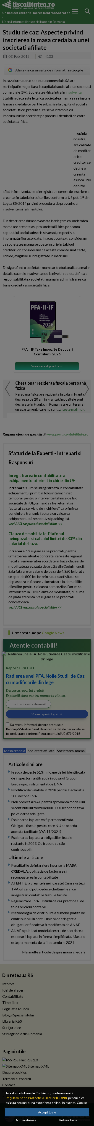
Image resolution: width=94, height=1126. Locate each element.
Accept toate (47, 1112)
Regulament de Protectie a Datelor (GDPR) (36, 1098)
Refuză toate (68, 1120)
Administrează (26, 1120)
